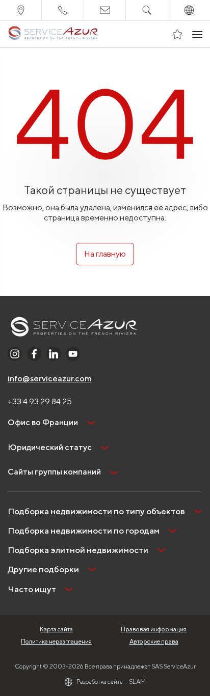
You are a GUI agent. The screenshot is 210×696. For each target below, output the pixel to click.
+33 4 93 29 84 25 (40, 401)
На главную (105, 254)
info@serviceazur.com (50, 378)
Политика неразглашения (56, 641)
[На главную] (53, 34)
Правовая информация (154, 629)
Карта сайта (56, 629)
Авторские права (153, 641)
